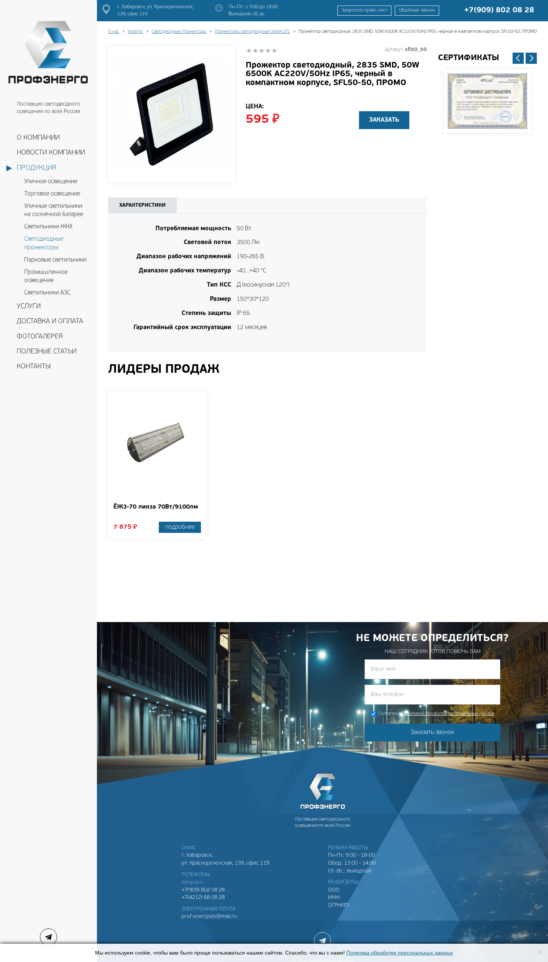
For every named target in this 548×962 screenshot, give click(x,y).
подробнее (180, 527)
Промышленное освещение (45, 276)
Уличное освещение (50, 182)
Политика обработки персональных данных (399, 953)
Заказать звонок (432, 732)
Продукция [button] (36, 168)
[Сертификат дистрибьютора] (487, 101)
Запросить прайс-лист (364, 10)
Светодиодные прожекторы (43, 243)
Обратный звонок (417, 10)
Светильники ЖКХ (48, 227)
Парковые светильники (55, 260)
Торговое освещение (52, 194)
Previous (518, 58)
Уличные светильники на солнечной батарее (53, 210)
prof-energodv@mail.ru (209, 916)
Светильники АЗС (47, 293)
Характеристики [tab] (142, 205)
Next (531, 58)
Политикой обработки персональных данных (447, 714)
